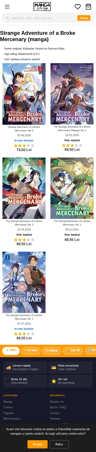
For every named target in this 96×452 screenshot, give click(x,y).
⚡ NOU (11, 350)
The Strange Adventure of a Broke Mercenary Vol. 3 (24, 223)
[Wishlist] (78, 7)
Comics (8, 407)
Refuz (59, 444)
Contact (55, 413)
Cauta (84, 18)
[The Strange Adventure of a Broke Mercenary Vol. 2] (72, 188)
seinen (36, 59)
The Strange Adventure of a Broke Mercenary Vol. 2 (72, 223)
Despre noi (57, 401)
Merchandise (12, 418)
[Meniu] (7, 6)
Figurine (9, 413)
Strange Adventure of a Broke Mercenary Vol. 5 (24, 129)
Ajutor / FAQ (58, 407)
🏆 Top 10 (73, 350)
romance (25, 59)
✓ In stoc (31, 350)
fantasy (15, 59)
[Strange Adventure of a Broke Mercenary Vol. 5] (24, 93)
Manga (8, 401)
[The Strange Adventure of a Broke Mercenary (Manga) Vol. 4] (72, 93)
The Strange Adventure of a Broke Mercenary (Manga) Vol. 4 (72, 128)
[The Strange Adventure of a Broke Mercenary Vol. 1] (24, 282)
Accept (37, 444)
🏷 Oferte (52, 350)
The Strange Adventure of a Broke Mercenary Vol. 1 (24, 317)
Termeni (55, 418)
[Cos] (88, 7)
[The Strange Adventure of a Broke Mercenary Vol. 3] (24, 188)
